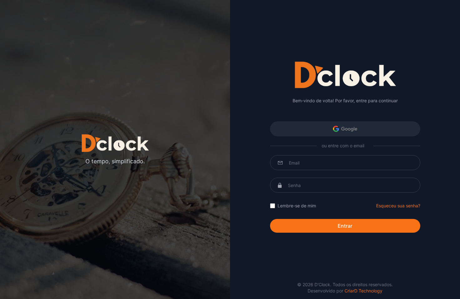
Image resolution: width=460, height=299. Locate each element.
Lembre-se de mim (297, 205)
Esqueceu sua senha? (398, 205)
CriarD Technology (363, 290)
